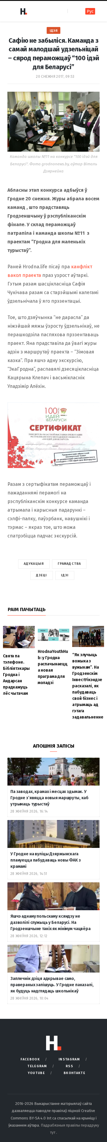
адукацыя (34, 564)
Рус (90, 11)
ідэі (65, 575)
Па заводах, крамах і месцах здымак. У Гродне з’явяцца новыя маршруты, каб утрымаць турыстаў (49, 798)
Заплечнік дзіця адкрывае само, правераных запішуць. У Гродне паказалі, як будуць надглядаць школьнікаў (52, 985)
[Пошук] (72, 11)
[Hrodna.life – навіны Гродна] (23, 11)
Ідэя (53, 31)
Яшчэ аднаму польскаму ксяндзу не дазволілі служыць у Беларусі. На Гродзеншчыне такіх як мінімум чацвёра (50, 922)
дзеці (41, 575)
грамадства (69, 564)
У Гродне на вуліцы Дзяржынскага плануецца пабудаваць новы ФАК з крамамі (45, 860)
